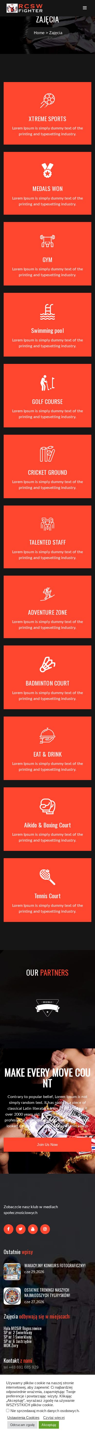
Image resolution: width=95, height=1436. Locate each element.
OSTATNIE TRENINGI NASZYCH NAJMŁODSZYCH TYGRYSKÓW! (47, 1293)
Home (39, 33)
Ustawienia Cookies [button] (23, 1418)
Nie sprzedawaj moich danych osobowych (44, 1411)
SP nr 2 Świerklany (18, 1332)
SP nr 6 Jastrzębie (17, 1341)
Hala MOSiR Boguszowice (22, 1328)
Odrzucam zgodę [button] (22, 1425)
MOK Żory (11, 1345)
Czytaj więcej (54, 1418)
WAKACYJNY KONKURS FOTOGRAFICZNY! (55, 1265)
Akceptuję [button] (49, 1425)
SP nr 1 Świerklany (17, 1337)
